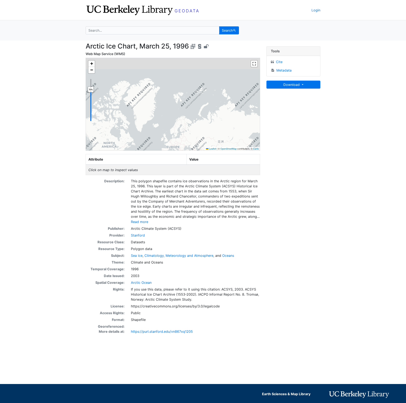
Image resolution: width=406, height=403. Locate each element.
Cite (279, 62)
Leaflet (212, 148)
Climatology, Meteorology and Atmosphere (178, 255)
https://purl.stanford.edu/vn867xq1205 (162, 331)
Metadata (284, 70)
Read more (139, 222)
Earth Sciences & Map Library (286, 394)
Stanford (138, 235)
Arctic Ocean (141, 282)
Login (315, 10)
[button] (91, 64)
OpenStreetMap (228, 148)
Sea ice (137, 255)
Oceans (228, 255)
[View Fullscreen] (254, 64)
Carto (256, 148)
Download (292, 84)
